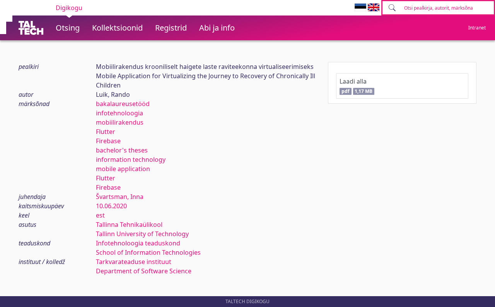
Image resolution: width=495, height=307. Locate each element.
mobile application (123, 169)
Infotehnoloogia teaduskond (138, 243)
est (100, 215)
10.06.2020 (111, 206)
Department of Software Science (143, 271)
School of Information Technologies (148, 252)
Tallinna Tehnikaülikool (129, 224)
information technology (131, 159)
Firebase (108, 141)
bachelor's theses (122, 150)
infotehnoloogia (119, 113)
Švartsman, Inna (119, 196)
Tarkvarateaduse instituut (133, 261)
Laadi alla (356, 85)
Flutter (105, 131)
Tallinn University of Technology (142, 234)
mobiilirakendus (119, 122)
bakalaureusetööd (123, 103)
